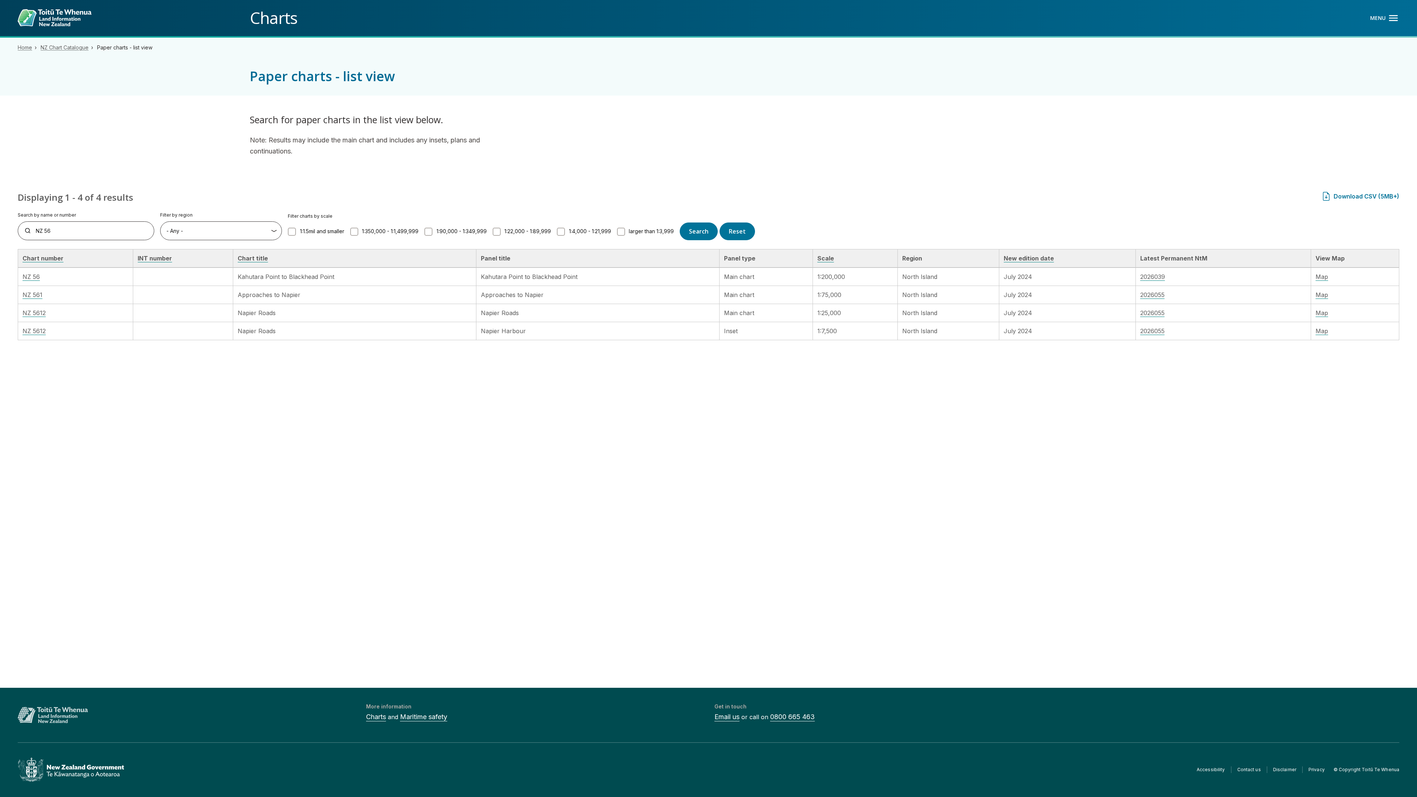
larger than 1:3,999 (651, 231)
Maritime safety (423, 717)
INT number (155, 258)
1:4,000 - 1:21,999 (590, 231)
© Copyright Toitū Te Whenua (1366, 769)
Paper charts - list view (124, 47)
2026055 (1152, 295)
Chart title (253, 258)
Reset (737, 231)
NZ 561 (32, 295)
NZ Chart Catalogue (65, 47)
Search (698, 231)
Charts (376, 717)
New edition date (1029, 258)
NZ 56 (31, 276)
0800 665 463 (792, 717)
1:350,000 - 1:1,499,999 (390, 231)
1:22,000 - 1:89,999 (527, 231)
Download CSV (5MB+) (1366, 196)
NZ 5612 (34, 313)
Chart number (43, 258)
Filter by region (176, 215)
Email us (726, 717)
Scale (825, 258)
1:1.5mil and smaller (322, 231)
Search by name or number (47, 215)
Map (1322, 276)
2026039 (1152, 276)
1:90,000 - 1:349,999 (462, 231)
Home (25, 47)
